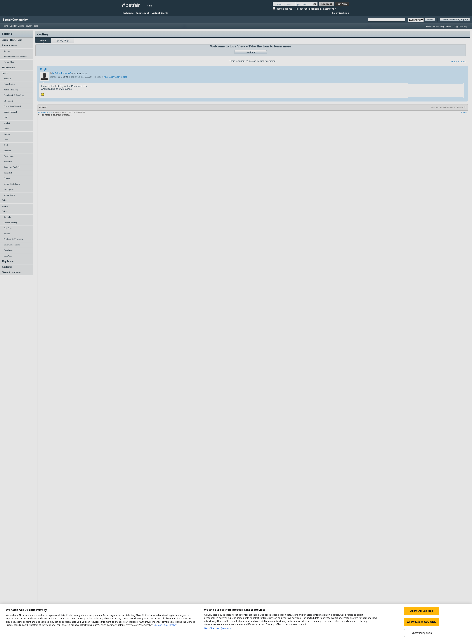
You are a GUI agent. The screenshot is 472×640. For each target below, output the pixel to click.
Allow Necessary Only (421, 622)
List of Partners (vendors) (217, 628)
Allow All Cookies (421, 611)
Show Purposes (422, 633)
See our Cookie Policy (165, 625)
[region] (236, 622)
